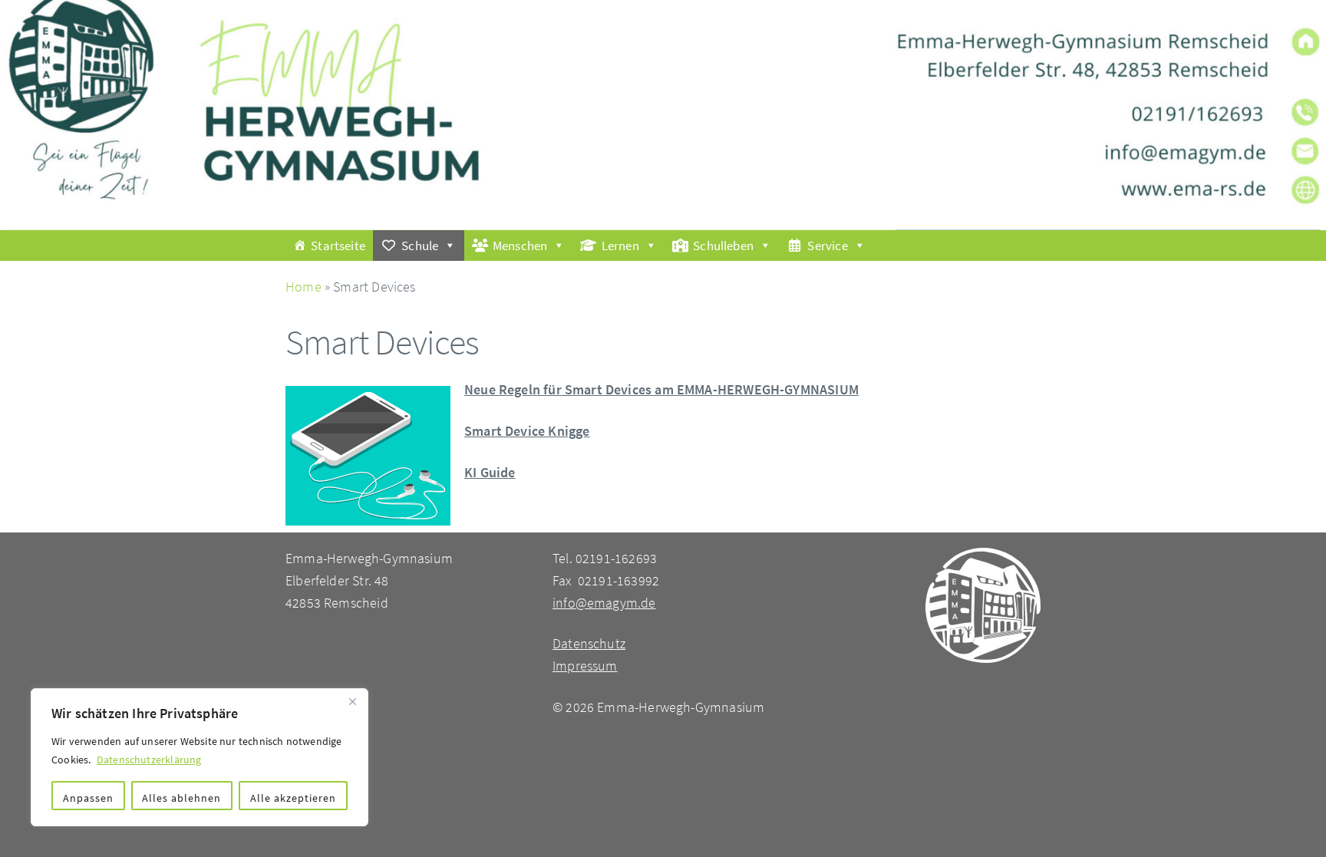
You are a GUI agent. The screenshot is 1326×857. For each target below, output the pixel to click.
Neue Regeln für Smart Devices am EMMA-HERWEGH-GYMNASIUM (661, 389)
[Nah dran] (352, 701)
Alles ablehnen (181, 798)
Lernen (620, 245)
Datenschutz (588, 643)
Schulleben (723, 245)
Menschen (520, 245)
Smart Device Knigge (526, 431)
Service (827, 245)
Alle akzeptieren (293, 798)
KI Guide (489, 472)
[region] (199, 757)
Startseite (338, 245)
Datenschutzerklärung (149, 759)
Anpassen (88, 798)
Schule (419, 245)
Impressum (585, 665)
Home (303, 286)
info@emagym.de (604, 602)
